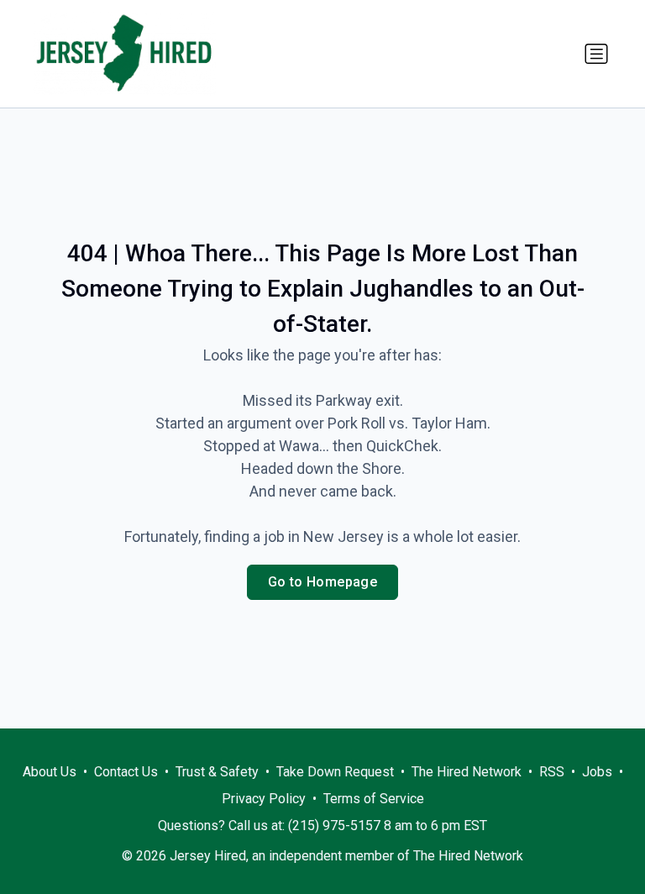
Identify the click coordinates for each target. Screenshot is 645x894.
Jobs (597, 772)
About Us (49, 772)
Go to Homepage (323, 582)
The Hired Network (467, 772)
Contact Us (126, 772)
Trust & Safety (217, 772)
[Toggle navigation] (596, 54)
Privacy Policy (264, 799)
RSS (551, 772)
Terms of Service (373, 799)
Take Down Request (335, 772)
